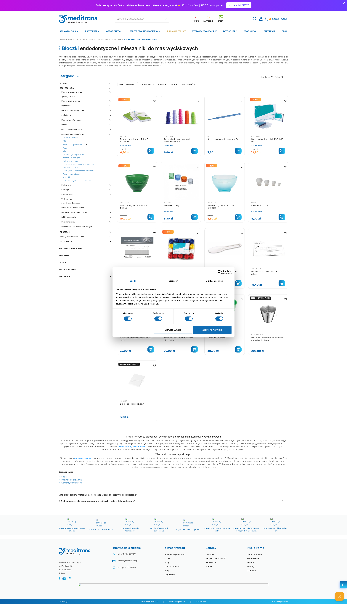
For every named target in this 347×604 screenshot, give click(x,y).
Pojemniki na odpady (71, 174)
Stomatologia (67, 88)
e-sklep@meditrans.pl (128, 561)
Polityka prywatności (149, 602)
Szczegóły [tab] (174, 281)
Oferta (63, 83)
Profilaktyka (66, 185)
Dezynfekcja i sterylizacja (71, 120)
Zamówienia (253, 558)
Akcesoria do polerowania (73, 145)
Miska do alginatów (217, 338)
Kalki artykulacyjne (70, 161)
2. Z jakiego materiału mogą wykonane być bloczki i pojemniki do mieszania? (97, 501)
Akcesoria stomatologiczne (72, 134)
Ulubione (251, 570)
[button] (127, 84)
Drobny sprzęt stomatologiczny (74, 212)
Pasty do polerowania (71, 480)
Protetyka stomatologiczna (72, 208)
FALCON (167, 202)
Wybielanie (65, 106)
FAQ (167, 562)
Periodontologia (68, 222)
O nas (167, 558)
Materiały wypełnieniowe (71, 92)
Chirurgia (65, 190)
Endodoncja (66, 115)
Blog (167, 570)
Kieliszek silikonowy (260, 205)
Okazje (62, 262)
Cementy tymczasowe (71, 483)
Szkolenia (64, 276)
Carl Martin (257, 335)
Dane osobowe (254, 554)
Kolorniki (66, 177)
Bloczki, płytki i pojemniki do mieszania (78, 171)
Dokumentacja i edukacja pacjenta (77, 181)
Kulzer (123, 401)
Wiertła (64, 125)
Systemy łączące (68, 96)
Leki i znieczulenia (68, 217)
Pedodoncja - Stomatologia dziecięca (76, 227)
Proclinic (256, 136)
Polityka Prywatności (175, 554)
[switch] (158, 318)
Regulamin (170, 574)
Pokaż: (277, 77)
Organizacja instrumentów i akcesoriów (78, 164)
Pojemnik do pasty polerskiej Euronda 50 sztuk (177, 140)
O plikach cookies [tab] (214, 281)
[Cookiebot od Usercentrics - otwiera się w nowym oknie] (220, 272)
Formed (255, 202)
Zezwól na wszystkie (212, 330)
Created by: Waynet (280, 602)
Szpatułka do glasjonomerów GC (223, 139)
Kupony (251, 566)
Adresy (250, 562)
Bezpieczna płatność (216, 558)
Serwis (209, 566)
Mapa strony (201, 602)
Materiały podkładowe (70, 203)
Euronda (168, 136)
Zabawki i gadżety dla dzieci (74, 154)
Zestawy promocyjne (71, 248)
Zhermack (256, 269)
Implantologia (67, 194)
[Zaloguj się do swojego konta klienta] (261, 19)
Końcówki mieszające (71, 158)
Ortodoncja (66, 241)
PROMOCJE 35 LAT (68, 269)
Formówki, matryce (70, 138)
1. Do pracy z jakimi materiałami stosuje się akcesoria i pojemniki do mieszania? (98, 495)
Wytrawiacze (66, 199)
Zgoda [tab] (133, 281)
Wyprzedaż (65, 255)
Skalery (64, 477)
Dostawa (210, 554)
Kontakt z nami (172, 566)
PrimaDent (125, 136)
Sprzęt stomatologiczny (72, 237)
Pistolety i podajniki (70, 167)
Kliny (65, 151)
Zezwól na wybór (173, 330)
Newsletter (211, 562)
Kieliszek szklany (171, 205)
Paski (65, 148)
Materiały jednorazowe (70, 101)
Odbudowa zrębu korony (71, 129)
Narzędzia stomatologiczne (72, 110)
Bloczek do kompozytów (132, 404)
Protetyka (65, 232)
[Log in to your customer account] (254, 19)
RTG (64, 141)
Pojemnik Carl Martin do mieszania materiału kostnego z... (268, 339)
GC (209, 136)
